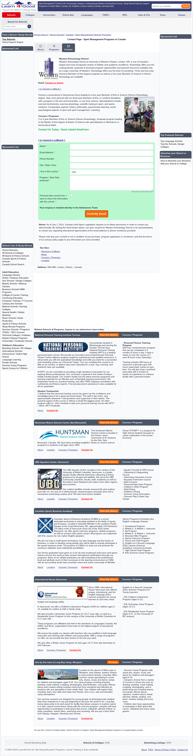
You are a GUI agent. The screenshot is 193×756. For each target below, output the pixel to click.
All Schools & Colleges (13, 253)
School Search (41, 34)
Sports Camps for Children (15, 368)
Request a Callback (50, 251)
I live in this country (49, 171)
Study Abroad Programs (13, 326)
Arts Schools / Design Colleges (17, 280)
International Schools (12, 351)
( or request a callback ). (50, 89)
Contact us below (54, 83)
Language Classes (11, 275)
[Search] (29, 26)
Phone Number (47, 159)
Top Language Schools (171, 141)
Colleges (30, 15)
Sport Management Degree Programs (93, 34)
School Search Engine (12, 42)
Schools (11, 15)
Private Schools (9, 362)
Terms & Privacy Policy (165, 749)
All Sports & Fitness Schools (15, 256)
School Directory (10, 250)
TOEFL (105, 15)
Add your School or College (174, 163)
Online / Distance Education (15, 278)
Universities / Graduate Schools (17, 341)
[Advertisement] (89, 25)
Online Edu (68, 15)
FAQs (150, 749)
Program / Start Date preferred (49, 179)
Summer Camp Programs (14, 365)
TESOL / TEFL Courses (13, 332)
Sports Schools (57, 34)
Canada (69, 34)
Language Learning (11, 359)
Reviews (113, 662)
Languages (87, 15)
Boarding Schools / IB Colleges (17, 348)
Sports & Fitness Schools (14, 323)
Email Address (47, 152)
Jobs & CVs (144, 15)
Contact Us (52, 410)
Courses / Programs (50, 257)
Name (43, 146)
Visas (163, 15)
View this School (108, 335)
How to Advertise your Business (176, 160)
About (44, 254)
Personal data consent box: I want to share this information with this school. (54, 198)
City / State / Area (48, 165)
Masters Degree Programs (15, 338)
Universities (49, 15)
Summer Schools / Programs (16, 329)
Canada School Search (13, 264)
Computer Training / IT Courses (17, 301)
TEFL (125, 15)
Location (45, 260)
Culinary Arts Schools (12, 303)
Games (181, 15)
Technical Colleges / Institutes (16, 335)
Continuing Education (12, 298)
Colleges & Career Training (15, 295)
